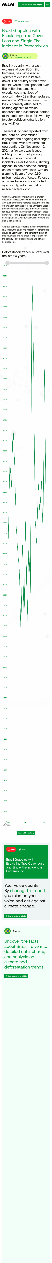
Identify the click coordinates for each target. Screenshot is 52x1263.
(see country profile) (20, 57)
